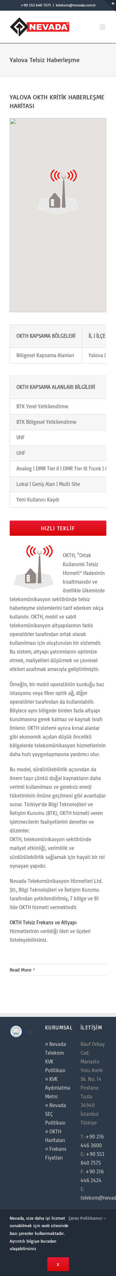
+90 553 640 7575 (36, 5)
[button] (58, 191)
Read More (21, 970)
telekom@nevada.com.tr (76, 5)
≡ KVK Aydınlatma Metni (57, 1088)
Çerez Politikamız (86, 1218)
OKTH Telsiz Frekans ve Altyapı (43, 922)
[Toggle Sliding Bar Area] (110, 6)
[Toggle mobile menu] (103, 27)
